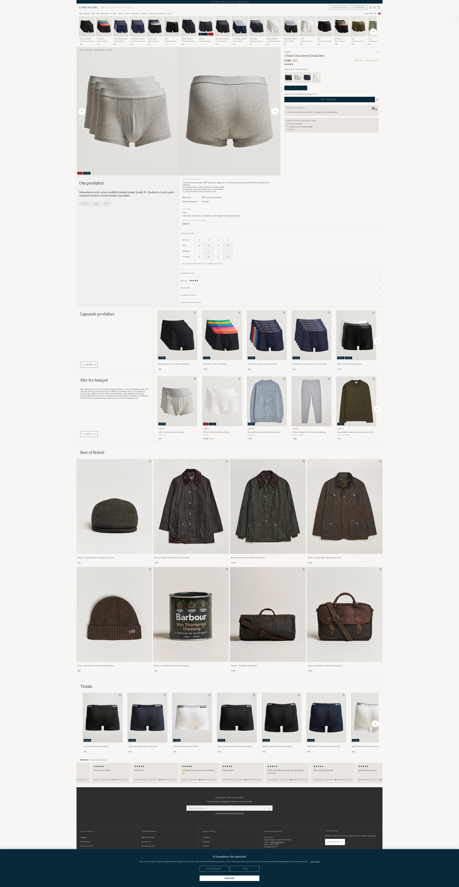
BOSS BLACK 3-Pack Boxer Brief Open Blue (323, 746)
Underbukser (99, 50)
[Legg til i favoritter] (194, 313)
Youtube (206, 846)
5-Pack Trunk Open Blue (256, 41)
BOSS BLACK (254, 39)
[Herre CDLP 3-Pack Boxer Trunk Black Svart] (325, 26)
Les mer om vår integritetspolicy (229, 813)
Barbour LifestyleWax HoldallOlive (244, 666)
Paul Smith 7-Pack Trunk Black (215, 364)
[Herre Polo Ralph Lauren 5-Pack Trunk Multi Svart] (223, 26)
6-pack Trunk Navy (238, 41)
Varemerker (135, 13)
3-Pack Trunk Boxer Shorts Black (96, 746)
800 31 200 (274, 844)
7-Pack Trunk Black (102, 41)
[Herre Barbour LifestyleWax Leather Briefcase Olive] (344, 614)
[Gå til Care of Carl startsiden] (88, 7)
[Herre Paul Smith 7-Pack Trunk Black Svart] (104, 26)
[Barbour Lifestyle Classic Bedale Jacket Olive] (268, 555)
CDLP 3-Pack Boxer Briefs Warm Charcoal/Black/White (349, 364)
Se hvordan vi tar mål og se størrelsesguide (201, 264)
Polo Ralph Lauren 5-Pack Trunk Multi (262, 364)
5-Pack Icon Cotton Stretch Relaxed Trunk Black (154, 41)
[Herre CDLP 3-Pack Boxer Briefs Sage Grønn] (375, 26)
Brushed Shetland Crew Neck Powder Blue (264, 432)
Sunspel (201, 39)
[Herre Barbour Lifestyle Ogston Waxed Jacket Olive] (344, 506)
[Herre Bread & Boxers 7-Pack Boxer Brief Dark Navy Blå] (189, 26)
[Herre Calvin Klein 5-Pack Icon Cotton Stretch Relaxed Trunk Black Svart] (155, 26)
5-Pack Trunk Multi (119, 41)
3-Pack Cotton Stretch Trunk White (216, 432)
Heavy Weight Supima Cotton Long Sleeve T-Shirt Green (356, 432)
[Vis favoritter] (374, 7)
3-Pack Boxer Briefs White (306, 41)
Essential (85, 204)
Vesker (120, 13)
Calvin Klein (152, 39)
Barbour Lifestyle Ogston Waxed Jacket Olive (324, 558)
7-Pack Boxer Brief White (273, 41)
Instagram (206, 837)
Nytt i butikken (84, 13)
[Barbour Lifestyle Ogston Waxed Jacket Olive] (344, 555)
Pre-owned (161, 13)
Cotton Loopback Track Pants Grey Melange (309, 432)
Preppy (106, 204)
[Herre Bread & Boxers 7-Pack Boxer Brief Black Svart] (87, 26)
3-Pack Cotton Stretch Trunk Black (205, 41)
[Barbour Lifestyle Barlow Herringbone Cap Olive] (114, 555)
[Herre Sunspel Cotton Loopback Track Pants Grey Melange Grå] (311, 401)
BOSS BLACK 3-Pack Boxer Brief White (367, 746)
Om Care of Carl (86, 846)
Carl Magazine (370, 13)
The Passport (85, 842)
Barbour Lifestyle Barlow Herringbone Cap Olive (95, 558)
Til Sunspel (87, 434)
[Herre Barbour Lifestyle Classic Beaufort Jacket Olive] (191, 506)
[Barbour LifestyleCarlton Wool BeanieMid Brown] (114, 663)
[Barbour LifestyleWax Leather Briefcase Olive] (344, 663)
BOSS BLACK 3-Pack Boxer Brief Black (277, 746)
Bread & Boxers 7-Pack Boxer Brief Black (173, 364)
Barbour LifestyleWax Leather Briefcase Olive (325, 666)
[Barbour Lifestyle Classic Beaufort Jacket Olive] (191, 555)
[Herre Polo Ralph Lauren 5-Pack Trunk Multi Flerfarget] (291, 26)
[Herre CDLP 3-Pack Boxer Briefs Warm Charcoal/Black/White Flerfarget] (172, 26)
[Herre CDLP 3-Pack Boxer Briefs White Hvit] (308, 26)
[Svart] (288, 77)
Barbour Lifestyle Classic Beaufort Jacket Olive (172, 558)
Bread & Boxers (85, 39)
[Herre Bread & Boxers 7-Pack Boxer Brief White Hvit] (274, 26)
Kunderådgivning (339, 7)
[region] (229, 773)
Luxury (168, 13)
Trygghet (83, 837)
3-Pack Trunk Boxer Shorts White (185, 746)
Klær (93, 13)
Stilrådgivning (359, 7)
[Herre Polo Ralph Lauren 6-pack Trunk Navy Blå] (240, 26)
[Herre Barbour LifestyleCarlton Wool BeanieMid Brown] (114, 614)
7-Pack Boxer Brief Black (86, 41)
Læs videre (315, 861)
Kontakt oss (146, 842)
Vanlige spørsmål (148, 846)
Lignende (97, 313)
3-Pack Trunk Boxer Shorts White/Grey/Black (235, 746)
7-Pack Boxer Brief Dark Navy (188, 41)
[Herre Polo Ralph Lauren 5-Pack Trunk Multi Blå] (121, 26)
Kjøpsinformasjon (148, 837)
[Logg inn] (370, 7)
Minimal (96, 204)
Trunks (109, 50)
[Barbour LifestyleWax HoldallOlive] (268, 663)
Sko (98, 13)
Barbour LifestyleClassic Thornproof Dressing (171, 666)
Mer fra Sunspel (94, 380)
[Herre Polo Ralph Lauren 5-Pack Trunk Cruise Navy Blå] (138, 26)
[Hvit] (316, 77)
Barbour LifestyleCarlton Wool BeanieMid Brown (95, 666)
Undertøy (88, 50)
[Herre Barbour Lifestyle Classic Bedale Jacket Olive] (268, 506)
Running (152, 13)
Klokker (113, 13)
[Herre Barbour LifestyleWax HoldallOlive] (268, 614)
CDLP (166, 39)
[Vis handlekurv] (379, 7)
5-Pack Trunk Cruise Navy (138, 41)
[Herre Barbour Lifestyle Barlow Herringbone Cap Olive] (114, 506)
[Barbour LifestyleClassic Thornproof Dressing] (191, 663)
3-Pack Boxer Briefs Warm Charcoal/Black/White (171, 41)
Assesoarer (105, 13)
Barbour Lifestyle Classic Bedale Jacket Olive (248, 558)
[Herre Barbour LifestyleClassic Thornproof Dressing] (191, 614)
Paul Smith (100, 39)
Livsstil (127, 13)
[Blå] (307, 77)
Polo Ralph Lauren (120, 39)
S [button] (295, 88)
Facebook (206, 842)
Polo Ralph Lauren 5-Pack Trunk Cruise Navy (309, 364)
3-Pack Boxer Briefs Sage (375, 41)
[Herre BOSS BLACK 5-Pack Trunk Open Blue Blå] (257, 26)
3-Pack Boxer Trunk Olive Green (358, 41)
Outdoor (145, 13)
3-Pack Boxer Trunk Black (324, 41)
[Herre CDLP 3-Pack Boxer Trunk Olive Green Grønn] (358, 26)
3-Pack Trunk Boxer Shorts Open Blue (142, 746)
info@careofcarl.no (277, 842)
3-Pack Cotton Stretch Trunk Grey (171, 432)
